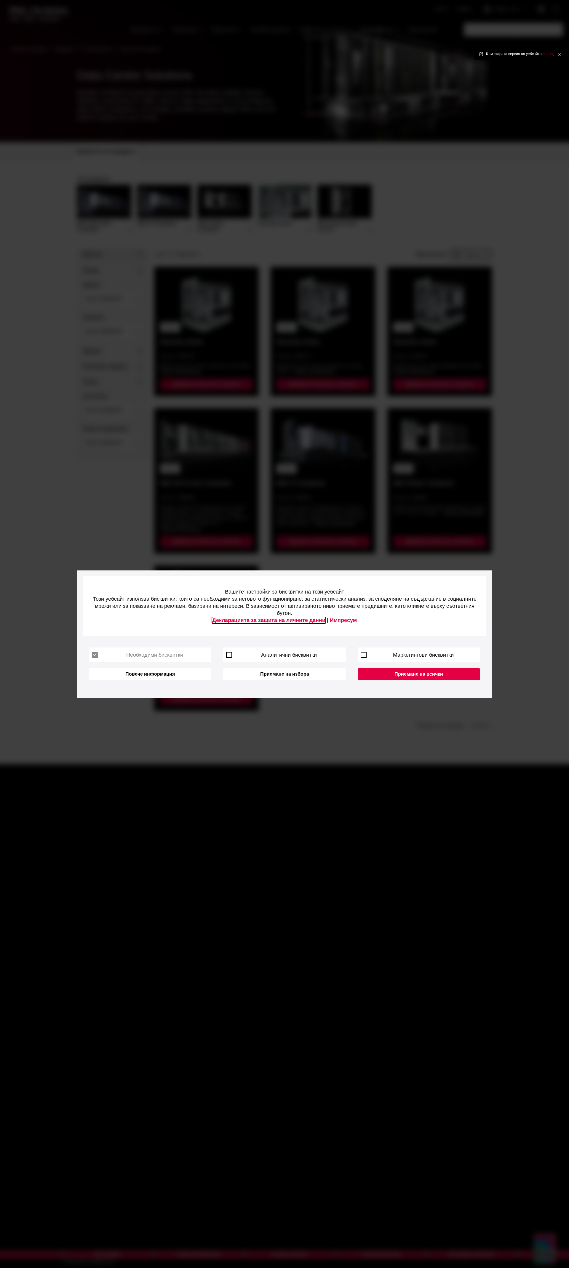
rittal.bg (548, 54)
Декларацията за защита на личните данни (268, 620)
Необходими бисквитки (154, 655)
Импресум (343, 620)
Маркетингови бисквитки (423, 655)
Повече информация (150, 674)
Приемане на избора (284, 674)
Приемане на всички (418, 674)
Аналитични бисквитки (289, 655)
